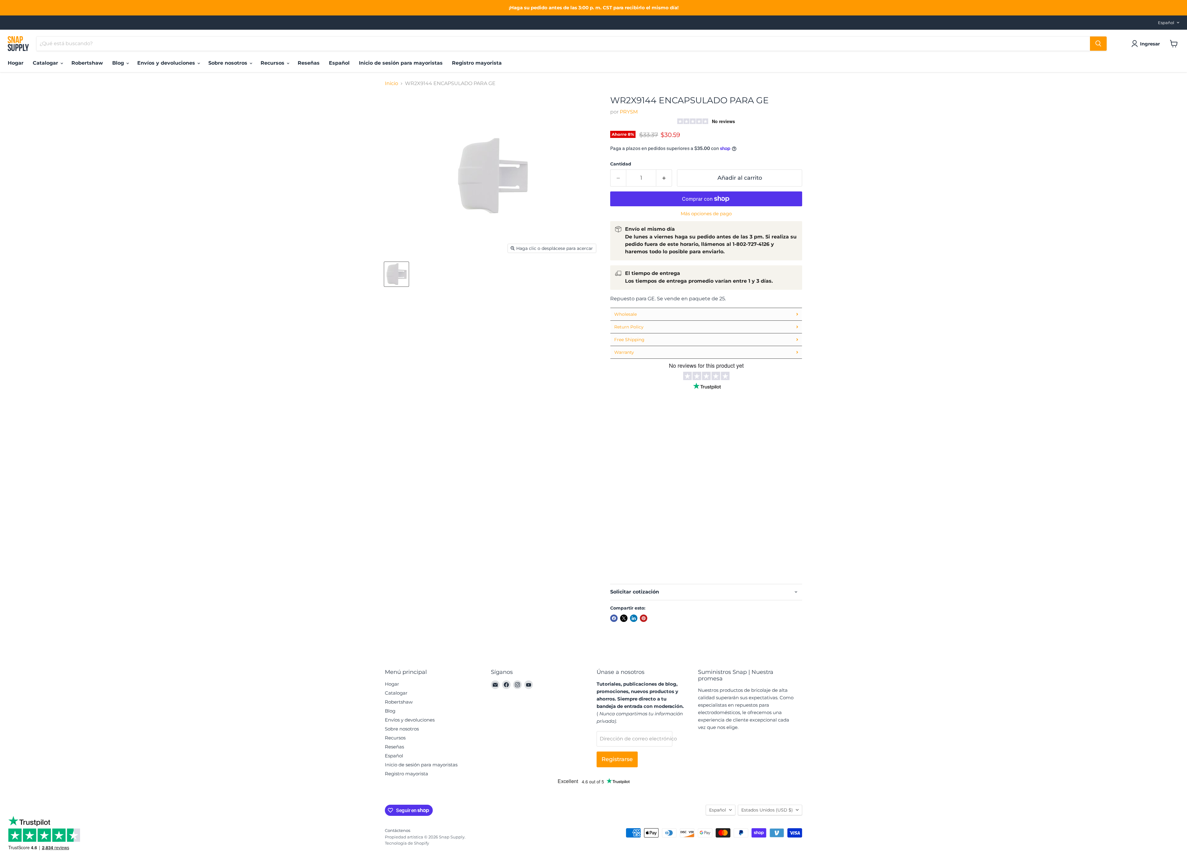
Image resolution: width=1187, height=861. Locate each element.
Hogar (15, 63)
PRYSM (629, 112)
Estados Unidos (767, 810)
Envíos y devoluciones (167, 63)
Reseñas (309, 63)
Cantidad (620, 163)
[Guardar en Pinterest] (643, 618)
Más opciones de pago (706, 213)
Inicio (391, 83)
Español (1166, 22)
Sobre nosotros (228, 63)
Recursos (273, 63)
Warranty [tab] (624, 352)
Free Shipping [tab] (629, 339)
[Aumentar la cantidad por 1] (664, 177)
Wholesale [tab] (625, 314)
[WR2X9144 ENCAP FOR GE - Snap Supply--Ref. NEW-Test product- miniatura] (396, 274)
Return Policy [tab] (629, 327)
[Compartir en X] (624, 618)
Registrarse (617, 759)
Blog (119, 63)
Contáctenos (397, 830)
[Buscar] (1098, 43)
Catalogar (46, 63)
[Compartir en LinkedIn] (633, 618)
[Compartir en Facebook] (614, 618)
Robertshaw (87, 63)
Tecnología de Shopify (407, 843)
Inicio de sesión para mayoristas (401, 63)
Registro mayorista (477, 63)
